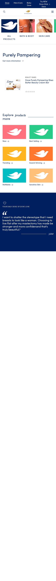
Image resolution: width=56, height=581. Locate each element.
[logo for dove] (28, 12)
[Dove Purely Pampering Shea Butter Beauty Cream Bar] (13, 85)
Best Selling (34, 141)
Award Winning (35, 163)
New (4, 141)
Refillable (6, 185)
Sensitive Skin (35, 185)
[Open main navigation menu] (52, 13)
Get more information (12, 61)
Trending (6, 163)
